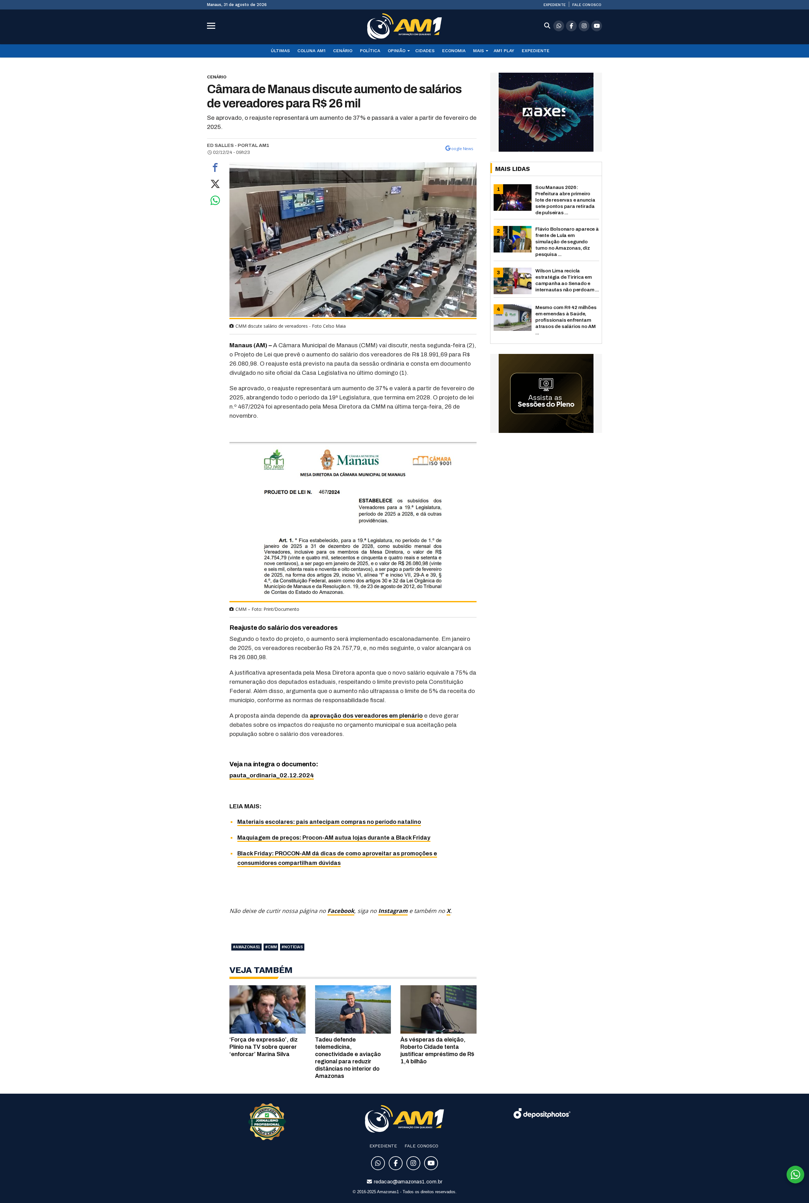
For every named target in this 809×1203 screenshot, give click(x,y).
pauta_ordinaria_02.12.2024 (271, 775)
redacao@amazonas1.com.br (408, 1181)
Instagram (393, 910)
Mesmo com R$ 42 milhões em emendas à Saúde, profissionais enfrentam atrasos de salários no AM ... (565, 320)
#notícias (292, 947)
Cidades (425, 50)
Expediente (555, 5)
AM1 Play (504, 50)
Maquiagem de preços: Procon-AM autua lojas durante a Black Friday (333, 838)
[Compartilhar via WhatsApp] (215, 202)
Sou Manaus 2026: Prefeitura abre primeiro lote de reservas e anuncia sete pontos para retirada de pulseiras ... (565, 200)
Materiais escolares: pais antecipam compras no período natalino (329, 822)
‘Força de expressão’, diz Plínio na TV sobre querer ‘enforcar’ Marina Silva (263, 1046)
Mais (478, 50)
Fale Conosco (586, 5)
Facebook (340, 910)
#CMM (271, 947)
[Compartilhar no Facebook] (215, 169)
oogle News (462, 148)
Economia (453, 50)
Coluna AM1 (311, 50)
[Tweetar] (215, 185)
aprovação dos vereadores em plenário (366, 715)
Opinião (396, 50)
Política (370, 50)
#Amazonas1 (246, 947)
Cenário (342, 50)
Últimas (280, 50)
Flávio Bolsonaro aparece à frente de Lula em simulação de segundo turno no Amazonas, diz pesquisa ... (567, 241)
